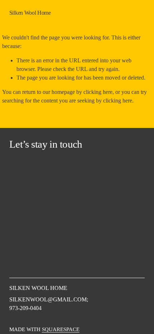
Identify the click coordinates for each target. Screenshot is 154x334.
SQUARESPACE (61, 329)
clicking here (97, 92)
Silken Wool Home (30, 13)
